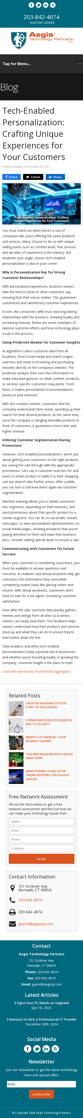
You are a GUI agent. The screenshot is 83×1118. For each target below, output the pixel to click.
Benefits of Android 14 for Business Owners (46, 739)
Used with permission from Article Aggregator (36, 671)
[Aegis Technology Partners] (41, 49)
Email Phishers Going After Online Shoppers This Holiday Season (47, 775)
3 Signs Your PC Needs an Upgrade (41, 1003)
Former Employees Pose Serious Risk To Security (49, 722)
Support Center (42, 23)
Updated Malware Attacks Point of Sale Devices (46, 705)
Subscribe (41, 1094)
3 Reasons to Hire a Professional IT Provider (41, 1019)
